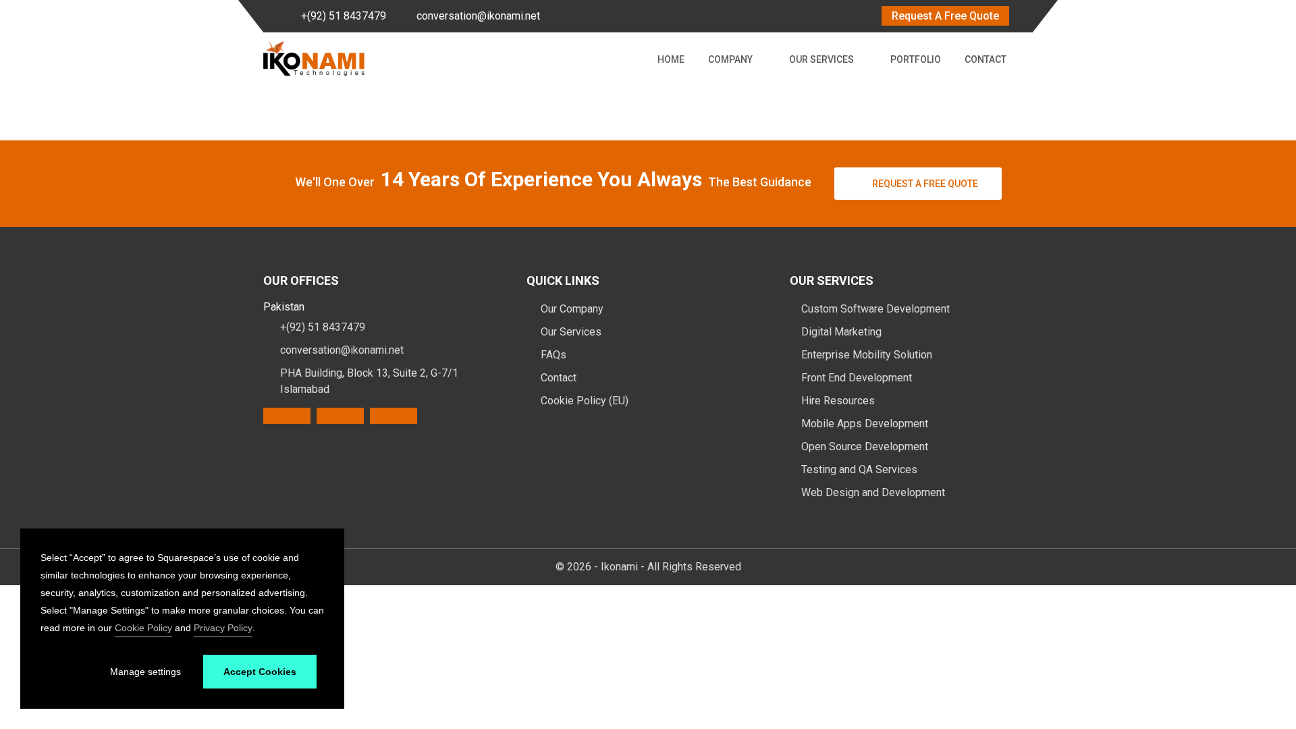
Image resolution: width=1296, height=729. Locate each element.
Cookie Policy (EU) (583, 400)
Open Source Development (864, 446)
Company (730, 59)
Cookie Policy (143, 627)
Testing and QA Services (859, 469)
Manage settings (145, 671)
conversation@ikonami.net (478, 15)
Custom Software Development (875, 308)
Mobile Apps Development (864, 423)
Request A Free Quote (945, 15)
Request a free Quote (925, 183)
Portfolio (915, 59)
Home (670, 59)
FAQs (552, 354)
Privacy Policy (223, 627)
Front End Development (856, 377)
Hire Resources (838, 400)
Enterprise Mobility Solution (866, 354)
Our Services (821, 59)
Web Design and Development (873, 492)
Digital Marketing (841, 331)
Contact (985, 59)
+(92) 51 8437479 (343, 15)
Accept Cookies (259, 671)
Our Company (570, 308)
